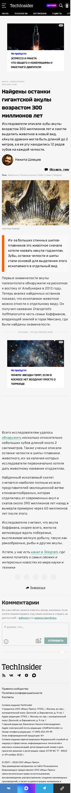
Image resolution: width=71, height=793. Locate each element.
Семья (48, 175)
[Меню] (4, 5)
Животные (13, 175)
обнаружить (11, 438)
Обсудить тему (59, 169)
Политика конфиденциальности (22, 693)
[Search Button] (61, 5)
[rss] (4, 675)
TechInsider (22, 5)
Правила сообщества (15, 689)
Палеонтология (28, 175)
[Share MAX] (26, 788)
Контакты (8, 697)
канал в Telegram (44, 552)
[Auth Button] (67, 5)
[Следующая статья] (35, 652)
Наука (5, 82)
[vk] (11, 675)
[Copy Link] (62, 788)
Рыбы (40, 175)
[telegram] (19, 675)
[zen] (26, 675)
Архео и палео (17, 82)
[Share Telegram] (44, 788)
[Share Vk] (8, 788)
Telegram (57, 175)
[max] (34, 675)
